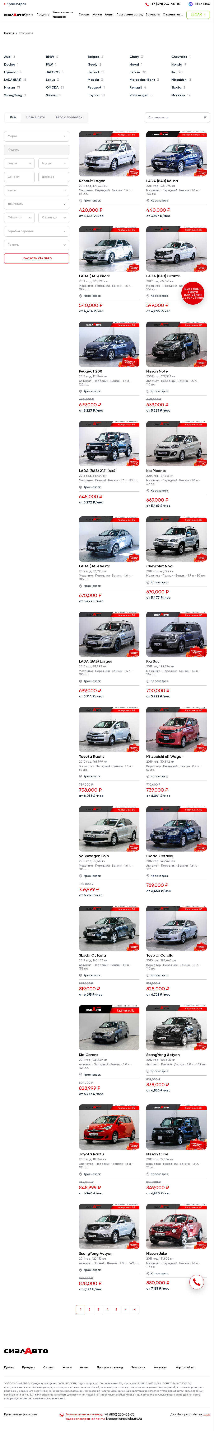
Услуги (67, 1367)
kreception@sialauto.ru (124, 1419)
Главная (9, 33)
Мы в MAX (202, 4)
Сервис (48, 1367)
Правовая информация (20, 1414)
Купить (9, 1367)
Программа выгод (110, 1367)
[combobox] (36, 136)
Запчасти (138, 1367)
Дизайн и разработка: (190, 1414)
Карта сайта (185, 1367)
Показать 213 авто (37, 258)
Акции (84, 1367)
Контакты (160, 1367)
